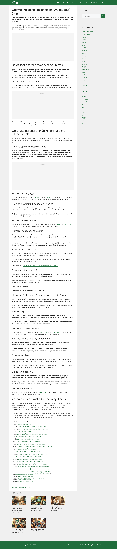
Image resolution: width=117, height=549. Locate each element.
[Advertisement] (43, 47)
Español (84, 50)
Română (84, 80)
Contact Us (74, 2)
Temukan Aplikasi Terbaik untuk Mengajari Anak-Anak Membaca (35, 428)
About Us (65, 2)
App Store (37, 197)
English (84, 48)
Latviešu (84, 61)
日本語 (84, 118)
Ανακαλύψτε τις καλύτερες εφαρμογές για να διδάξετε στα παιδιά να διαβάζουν (36, 463)
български (85, 99)
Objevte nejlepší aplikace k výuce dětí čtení (26, 431)
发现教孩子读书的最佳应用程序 (24, 479)
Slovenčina (15, 487)
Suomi (84, 88)
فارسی (83, 110)
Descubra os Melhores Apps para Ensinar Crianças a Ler (30, 453)
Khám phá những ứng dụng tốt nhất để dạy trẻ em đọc (30, 459)
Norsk (83, 72)
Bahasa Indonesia (87, 32)
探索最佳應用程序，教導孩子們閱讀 (25, 481)
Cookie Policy (95, 2)
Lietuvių (84, 64)
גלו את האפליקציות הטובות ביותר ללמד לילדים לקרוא (39, 468)
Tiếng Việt (85, 94)
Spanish (84, 85)
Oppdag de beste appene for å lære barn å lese (26, 449)
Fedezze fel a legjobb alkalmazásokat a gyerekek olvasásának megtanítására (34, 446)
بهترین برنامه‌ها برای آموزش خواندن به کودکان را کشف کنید (38, 473)
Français (84, 53)
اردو (83, 104)
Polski (83, 75)
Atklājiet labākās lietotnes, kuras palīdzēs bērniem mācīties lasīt (31, 443)
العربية (83, 107)
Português (85, 77)
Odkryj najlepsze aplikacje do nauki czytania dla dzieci (28, 451)
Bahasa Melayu (86, 34)
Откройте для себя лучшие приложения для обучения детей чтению (33, 466)
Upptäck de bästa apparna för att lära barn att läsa (29, 458)
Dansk (84, 40)
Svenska (84, 91)
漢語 (83, 123)
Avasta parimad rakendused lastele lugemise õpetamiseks (28, 436)
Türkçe (84, 96)
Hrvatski (84, 56)
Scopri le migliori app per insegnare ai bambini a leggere (29, 441)
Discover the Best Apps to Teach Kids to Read (27, 424)
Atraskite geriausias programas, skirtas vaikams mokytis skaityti (31, 444)
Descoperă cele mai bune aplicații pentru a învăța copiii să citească (32, 454)
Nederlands (85, 69)
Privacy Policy (84, 2)
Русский (84, 102)
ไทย (83, 115)
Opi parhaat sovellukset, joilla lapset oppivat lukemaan (28, 456)
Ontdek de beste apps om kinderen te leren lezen (29, 448)
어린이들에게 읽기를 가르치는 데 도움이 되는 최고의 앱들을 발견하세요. (31, 483)
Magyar (84, 67)
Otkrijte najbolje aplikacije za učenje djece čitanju (28, 439)
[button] (103, 2)
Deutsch (84, 42)
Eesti (83, 45)
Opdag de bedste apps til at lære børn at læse (26, 433)
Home (57, 2)
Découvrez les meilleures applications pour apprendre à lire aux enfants (33, 438)
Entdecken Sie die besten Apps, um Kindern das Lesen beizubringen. (32, 434)
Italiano (84, 58)
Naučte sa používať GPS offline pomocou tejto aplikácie (40, 265)
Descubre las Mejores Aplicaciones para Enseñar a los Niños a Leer (32, 426)
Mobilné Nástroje (24, 487)
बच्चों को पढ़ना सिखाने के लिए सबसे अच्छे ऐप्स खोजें (24, 474)
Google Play (50, 197)
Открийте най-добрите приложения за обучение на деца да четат (34, 464)
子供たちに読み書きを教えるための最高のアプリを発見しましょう (30, 478)
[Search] (103, 16)
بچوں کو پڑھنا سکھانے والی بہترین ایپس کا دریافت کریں (40, 469)
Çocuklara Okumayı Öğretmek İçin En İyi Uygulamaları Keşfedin (31, 461)
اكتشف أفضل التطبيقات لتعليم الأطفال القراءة (40, 471)
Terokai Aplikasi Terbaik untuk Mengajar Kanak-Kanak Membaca (35, 429)
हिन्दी (83, 112)
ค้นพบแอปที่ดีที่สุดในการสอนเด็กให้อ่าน (26, 476)
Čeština (84, 37)
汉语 (83, 120)
